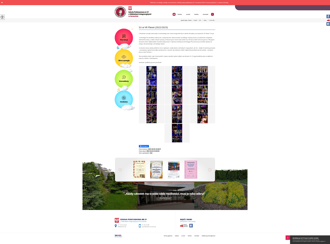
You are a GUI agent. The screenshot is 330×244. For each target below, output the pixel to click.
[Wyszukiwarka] (212, 13)
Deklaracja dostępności (208, 235)
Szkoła (180, 14)
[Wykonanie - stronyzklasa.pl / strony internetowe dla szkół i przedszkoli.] (118, 236)
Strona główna (174, 14)
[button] (2, 2)
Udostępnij (145, 146)
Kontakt (205, 14)
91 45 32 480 (211, 8)
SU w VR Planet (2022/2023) (153, 27)
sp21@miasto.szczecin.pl (195, 8)
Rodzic (196, 14)
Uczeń (188, 14)
